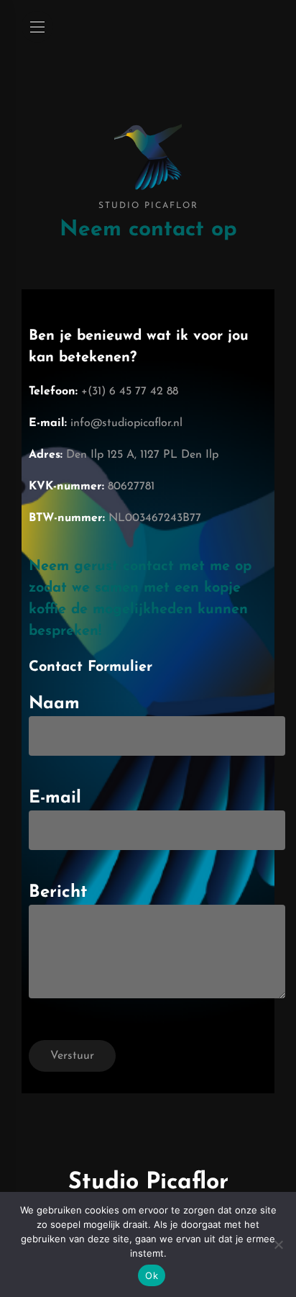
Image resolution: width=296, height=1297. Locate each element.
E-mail (55, 798)
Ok (151, 1275)
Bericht (58, 892)
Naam (54, 704)
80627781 (131, 486)
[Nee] (278, 1244)
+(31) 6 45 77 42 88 (129, 391)
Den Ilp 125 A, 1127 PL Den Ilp (142, 455)
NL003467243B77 (154, 518)
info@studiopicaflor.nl (126, 423)
